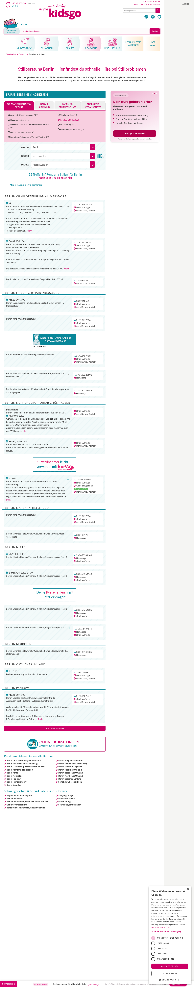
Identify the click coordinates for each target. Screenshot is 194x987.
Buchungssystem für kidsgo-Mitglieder (50, 984)
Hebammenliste (14, 798)
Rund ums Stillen (66, 798)
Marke (25, 164)
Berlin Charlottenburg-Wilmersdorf (24, 760)
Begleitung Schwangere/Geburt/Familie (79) (29, 137)
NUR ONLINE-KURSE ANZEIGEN (27, 185)
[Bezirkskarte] (100, 156)
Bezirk (25, 156)
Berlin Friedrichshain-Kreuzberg (22, 763)
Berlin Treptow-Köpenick (70, 766)
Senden (155, 31)
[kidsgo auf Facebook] (153, 17)
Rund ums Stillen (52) (69, 120)
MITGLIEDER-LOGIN (151, 1)
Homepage (81, 377)
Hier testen (74, 984)
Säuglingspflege (65, 795)
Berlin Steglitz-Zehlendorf (70, 760)
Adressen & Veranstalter (93, 105)
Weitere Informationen (160, 927)
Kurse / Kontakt (86, 210)
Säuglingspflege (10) (68, 115)
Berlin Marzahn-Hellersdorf (20, 769)
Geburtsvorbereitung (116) (22, 132)
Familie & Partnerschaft (67, 105)
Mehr (29, 230)
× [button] (188, 889)
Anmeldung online (84, 485)
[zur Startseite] (62, 12)
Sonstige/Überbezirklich (70, 781)
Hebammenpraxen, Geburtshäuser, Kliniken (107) (28, 126)
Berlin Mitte (12, 772)
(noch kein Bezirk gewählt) (55, 177)
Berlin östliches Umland (69, 778)
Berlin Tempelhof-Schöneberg (72, 763)
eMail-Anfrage (83, 207)
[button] (169, 931)
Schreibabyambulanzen (69, 804)
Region (25, 147)
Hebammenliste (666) (19, 120)
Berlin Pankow (14, 778)
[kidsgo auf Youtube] (159, 17)
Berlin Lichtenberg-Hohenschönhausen (26, 766)
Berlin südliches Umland (70, 769)
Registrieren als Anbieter (147, 4)
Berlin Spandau (14, 785)
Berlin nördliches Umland (70, 772)
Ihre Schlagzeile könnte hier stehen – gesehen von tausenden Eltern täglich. (118, 984)
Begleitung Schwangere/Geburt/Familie (26, 807)
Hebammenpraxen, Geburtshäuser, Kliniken (28, 801)
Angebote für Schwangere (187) (24, 115)
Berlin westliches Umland (70, 776)
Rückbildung (64, 801)
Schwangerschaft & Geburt (19, 105)
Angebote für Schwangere (19, 795)
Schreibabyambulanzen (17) (72, 129)
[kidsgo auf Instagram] (146, 17)
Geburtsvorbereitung (17, 804)
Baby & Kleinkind (44, 105)
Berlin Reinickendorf (16, 781)
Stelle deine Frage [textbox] (31, 31)
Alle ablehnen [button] (169, 973)
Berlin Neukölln (14, 776)
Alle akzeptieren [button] (169, 966)
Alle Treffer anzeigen (55, 728)
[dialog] (170, 935)
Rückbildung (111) (68, 124)
